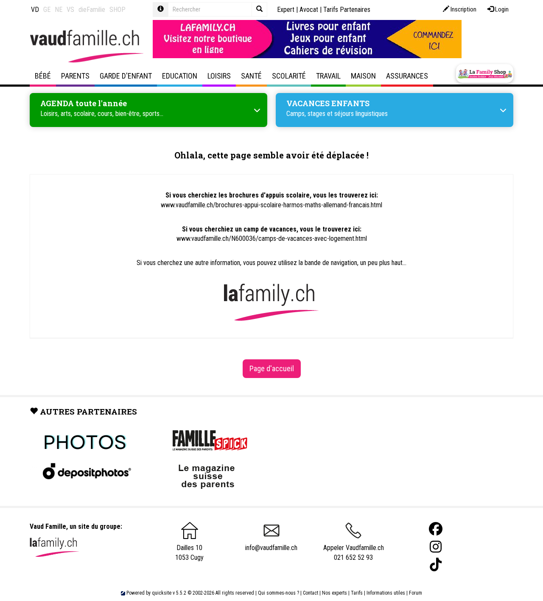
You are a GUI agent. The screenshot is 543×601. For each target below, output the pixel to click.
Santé (251, 75)
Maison (363, 75)
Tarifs (357, 593)
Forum (415, 593)
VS (70, 10)
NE (58, 10)
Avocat (308, 10)
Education (179, 75)
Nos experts (334, 593)
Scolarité (289, 75)
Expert (285, 10)
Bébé (43, 75)
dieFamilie (91, 10)
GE (46, 10)
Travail (328, 75)
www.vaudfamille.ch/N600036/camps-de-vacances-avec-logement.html (271, 238)
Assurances (407, 75)
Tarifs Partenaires (346, 10)
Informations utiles (386, 593)
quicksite (161, 593)
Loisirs (219, 75)
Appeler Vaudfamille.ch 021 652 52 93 (353, 552)
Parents (75, 75)
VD (35, 10)
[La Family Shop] (484, 73)
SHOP (117, 10)
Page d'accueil (271, 368)
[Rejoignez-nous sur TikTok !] (436, 565)
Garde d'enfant (126, 75)
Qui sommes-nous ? (278, 593)
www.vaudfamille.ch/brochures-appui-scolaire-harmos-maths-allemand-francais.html (271, 205)
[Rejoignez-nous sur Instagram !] (436, 547)
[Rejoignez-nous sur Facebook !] (435, 529)
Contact (310, 593)
